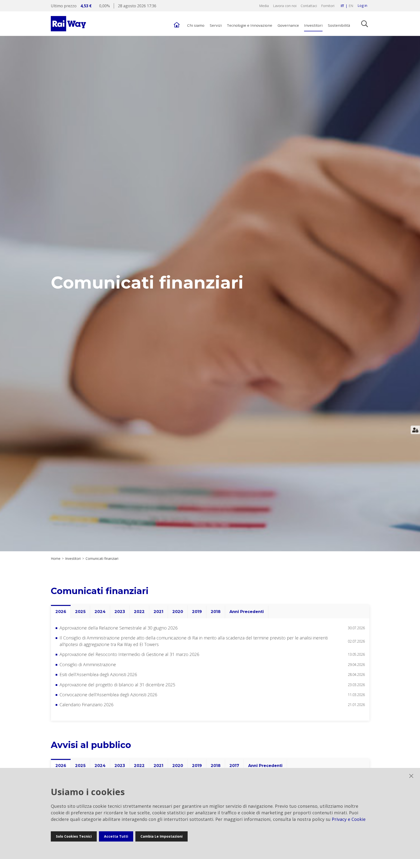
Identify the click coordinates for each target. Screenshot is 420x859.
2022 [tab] (139, 611)
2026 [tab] (60, 611)
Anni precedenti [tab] (246, 611)
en (351, 5)
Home (56, 558)
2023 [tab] (119, 611)
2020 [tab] (177, 611)
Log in (362, 5)
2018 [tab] (215, 611)
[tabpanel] (210, 669)
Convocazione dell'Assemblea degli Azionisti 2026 (108, 694)
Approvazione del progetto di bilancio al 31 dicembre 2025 (117, 685)
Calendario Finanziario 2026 (87, 704)
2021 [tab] (158, 611)
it (342, 5)
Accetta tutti (116, 836)
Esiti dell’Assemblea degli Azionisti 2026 (98, 674)
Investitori (73, 558)
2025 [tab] (80, 611)
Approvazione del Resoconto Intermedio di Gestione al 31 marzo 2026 (129, 654)
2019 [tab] (197, 611)
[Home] (177, 23)
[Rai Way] (69, 23)
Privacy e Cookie (349, 819)
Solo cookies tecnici (74, 836)
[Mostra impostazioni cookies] (415, 429)
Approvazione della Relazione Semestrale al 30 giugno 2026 (119, 628)
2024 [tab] (100, 611)
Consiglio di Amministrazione (88, 664)
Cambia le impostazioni (161, 836)
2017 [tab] (234, 765)
